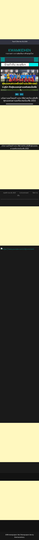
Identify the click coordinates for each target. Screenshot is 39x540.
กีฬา (17, 94)
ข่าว (21, 94)
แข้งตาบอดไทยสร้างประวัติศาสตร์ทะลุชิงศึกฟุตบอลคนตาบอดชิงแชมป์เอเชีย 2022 (19, 99)
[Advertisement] (19, 19)
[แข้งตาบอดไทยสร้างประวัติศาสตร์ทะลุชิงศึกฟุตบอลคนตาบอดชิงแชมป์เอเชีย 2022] (19, 80)
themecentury (19, 537)
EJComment (24, 193)
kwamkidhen (19, 50)
